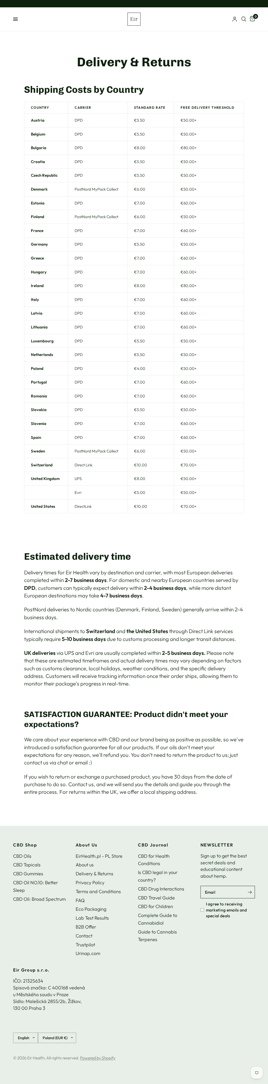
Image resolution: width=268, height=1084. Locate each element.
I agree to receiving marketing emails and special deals (226, 909)
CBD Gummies (28, 874)
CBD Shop (25, 845)
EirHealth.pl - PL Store (99, 856)
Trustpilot (85, 945)
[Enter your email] (249, 892)
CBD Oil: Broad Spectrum (39, 899)
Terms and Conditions (98, 891)
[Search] (243, 19)
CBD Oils (22, 856)
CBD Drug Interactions (161, 889)
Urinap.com (88, 953)
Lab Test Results (92, 918)
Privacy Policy (90, 883)
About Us (86, 845)
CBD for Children (155, 906)
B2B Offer (86, 927)
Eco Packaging (91, 909)
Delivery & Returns (94, 874)
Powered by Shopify (97, 1057)
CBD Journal (153, 845)
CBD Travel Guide (156, 898)
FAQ (80, 900)
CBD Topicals (27, 865)
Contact (84, 936)
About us (85, 865)
